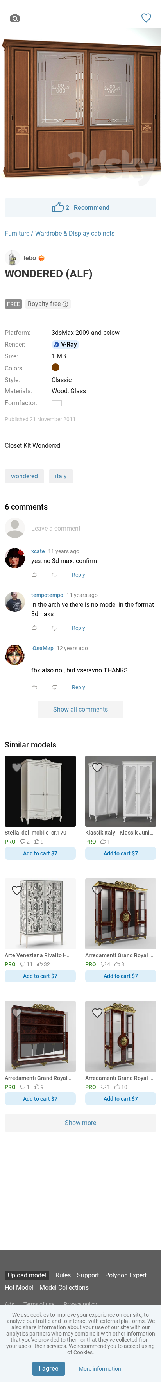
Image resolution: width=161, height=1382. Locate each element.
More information (100, 1369)
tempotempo (47, 595)
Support (88, 1275)
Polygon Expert (126, 1275)
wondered (24, 476)
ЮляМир (42, 648)
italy (61, 476)
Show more (80, 1122)
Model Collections (64, 1287)
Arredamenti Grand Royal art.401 (119, 1078)
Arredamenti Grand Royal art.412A (119, 955)
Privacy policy (80, 1304)
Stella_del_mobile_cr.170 (35, 833)
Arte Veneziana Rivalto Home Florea (39, 955)
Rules (63, 1275)
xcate (38, 551)
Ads (9, 1304)
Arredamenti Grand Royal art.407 (39, 1078)
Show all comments (80, 709)
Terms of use (38, 1304)
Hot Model (19, 1287)
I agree (49, 1368)
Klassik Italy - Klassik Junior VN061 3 (119, 833)
